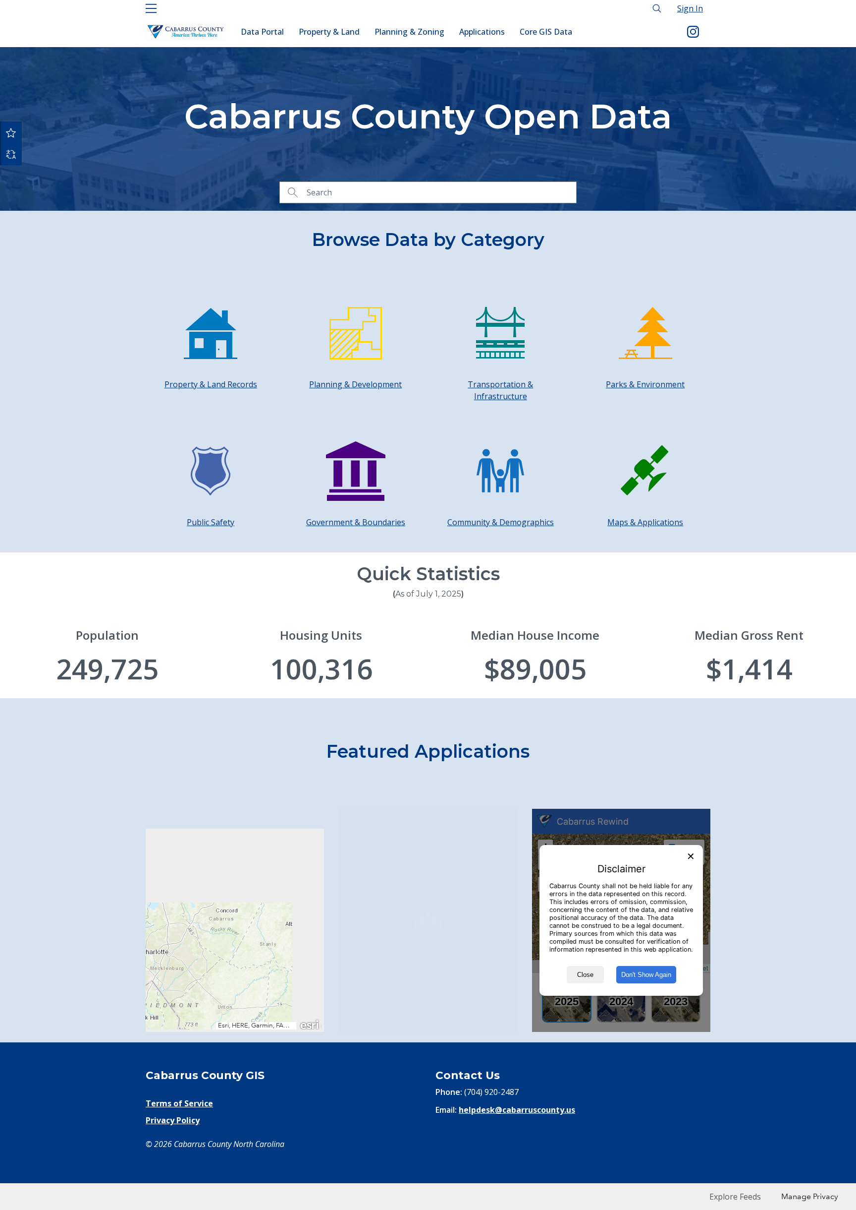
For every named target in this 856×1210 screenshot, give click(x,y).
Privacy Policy (173, 1120)
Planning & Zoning (409, 31)
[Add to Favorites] (11, 132)
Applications (482, 31)
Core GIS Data (546, 31)
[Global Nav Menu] (151, 8)
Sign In (690, 8)
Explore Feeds (735, 1196)
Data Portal (262, 31)
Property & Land (329, 31)
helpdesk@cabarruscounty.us (517, 1109)
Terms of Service (179, 1103)
